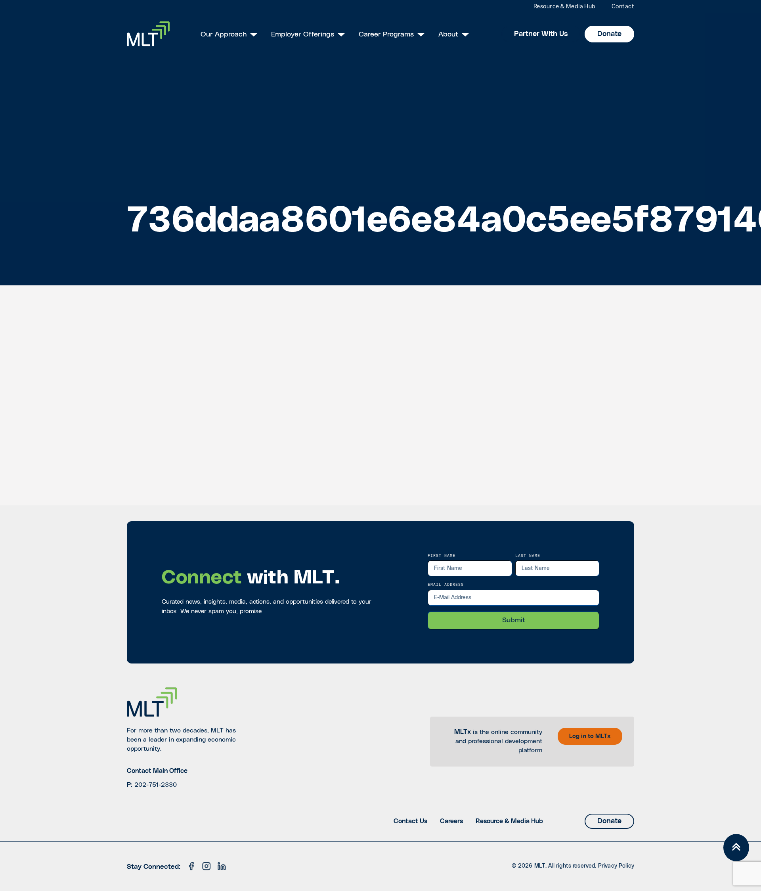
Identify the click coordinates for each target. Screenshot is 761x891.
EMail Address (446, 584)
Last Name (527, 555)
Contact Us (410, 821)
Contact (623, 7)
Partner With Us (541, 34)
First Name (441, 555)
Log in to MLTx (590, 736)
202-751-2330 (155, 785)
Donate (609, 34)
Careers (451, 821)
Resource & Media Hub (564, 7)
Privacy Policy (616, 866)
